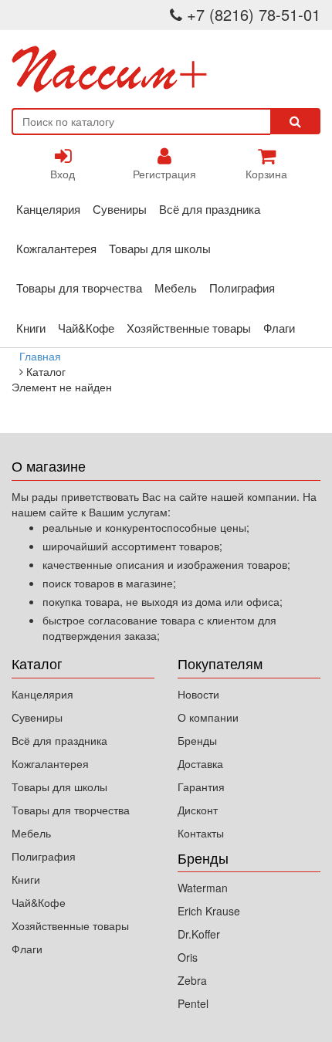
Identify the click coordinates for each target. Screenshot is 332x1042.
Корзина (266, 173)
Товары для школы (160, 248)
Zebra (192, 980)
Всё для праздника (209, 209)
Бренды (197, 740)
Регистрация (164, 173)
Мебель (175, 287)
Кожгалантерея (56, 248)
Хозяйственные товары (189, 328)
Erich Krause (209, 911)
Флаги (279, 328)
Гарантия (201, 786)
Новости (198, 694)
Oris (188, 957)
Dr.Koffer (199, 934)
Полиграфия (242, 287)
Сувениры (120, 209)
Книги (31, 328)
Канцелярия (48, 209)
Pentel (193, 1003)
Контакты (201, 833)
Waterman (203, 887)
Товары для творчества (79, 287)
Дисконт (198, 809)
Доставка (200, 763)
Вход (62, 173)
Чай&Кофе (86, 328)
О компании (208, 717)
